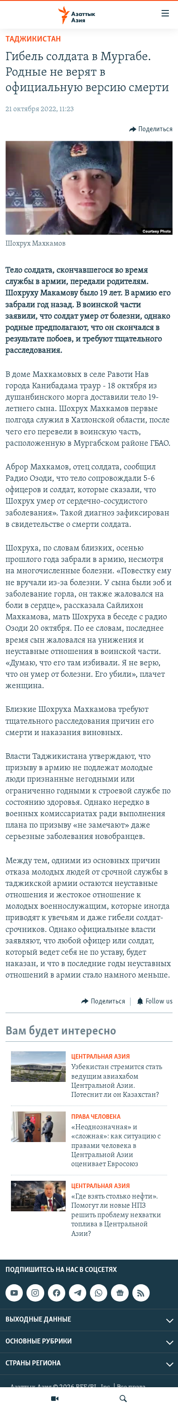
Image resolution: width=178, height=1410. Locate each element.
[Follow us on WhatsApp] (98, 1293)
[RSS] (141, 1293)
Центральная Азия (100, 1057)
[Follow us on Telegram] (77, 1293)
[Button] (151, 129)
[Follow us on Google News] (119, 1293)
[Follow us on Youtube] (14, 1293)
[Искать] (123, 1398)
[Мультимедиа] (54, 1398)
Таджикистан (33, 40)
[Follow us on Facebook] (56, 1293)
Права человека (95, 1117)
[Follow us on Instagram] (35, 1293)
